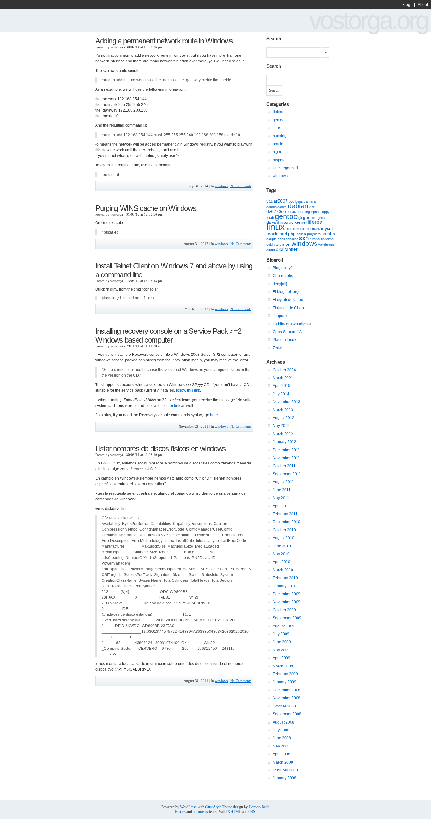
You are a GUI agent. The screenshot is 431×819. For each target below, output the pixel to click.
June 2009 (282, 642)
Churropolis (283, 276)
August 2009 (283, 626)
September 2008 (287, 714)
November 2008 (286, 698)
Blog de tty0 (283, 268)
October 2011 (284, 466)
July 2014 (281, 394)
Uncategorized (285, 168)
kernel (300, 222)
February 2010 (285, 578)
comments (200, 812)
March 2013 (283, 410)
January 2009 (284, 682)
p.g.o (277, 152)
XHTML (234, 812)
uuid (269, 244)
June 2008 (282, 738)
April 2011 (281, 506)
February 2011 (285, 514)
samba (328, 233)
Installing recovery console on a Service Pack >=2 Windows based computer (168, 335)
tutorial (315, 239)
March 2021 (283, 378)
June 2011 (282, 490)
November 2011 (286, 458)
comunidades (276, 207)
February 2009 (285, 674)
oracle (278, 144)
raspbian (280, 160)
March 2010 (283, 570)
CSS (251, 812)
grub (321, 218)
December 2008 (286, 690)
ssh (304, 238)
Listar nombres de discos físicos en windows (160, 448)
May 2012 (281, 426)
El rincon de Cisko (288, 308)
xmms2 (272, 249)
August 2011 (283, 482)
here (214, 415)
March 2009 (283, 666)
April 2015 (281, 386)
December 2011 (286, 450)
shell (281, 239)
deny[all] (280, 284)
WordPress (188, 807)
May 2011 (281, 498)
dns (312, 206)
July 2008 (281, 730)
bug (291, 201)
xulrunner (288, 248)
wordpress (326, 244)
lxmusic (299, 229)
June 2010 (282, 546)
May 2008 (281, 746)
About (423, 5)
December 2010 (286, 522)
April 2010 (281, 562)
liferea (315, 222)
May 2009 (281, 650)
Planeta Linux (284, 339)
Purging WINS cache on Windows (145, 208)
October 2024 (284, 370)
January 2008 (284, 778)
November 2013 (286, 402)
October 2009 (284, 610)
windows (221, 186)
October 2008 (284, 706)
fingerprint (312, 212)
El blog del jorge (287, 292)
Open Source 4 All (288, 332)
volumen (282, 244)
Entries (180, 812)
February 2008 (285, 770)
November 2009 (286, 602)
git (300, 218)
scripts (271, 239)
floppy (325, 212)
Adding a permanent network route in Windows (164, 41)
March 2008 (283, 762)
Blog (406, 5)
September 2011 (287, 474)
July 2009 (281, 634)
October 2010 (284, 530)
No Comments (240, 186)
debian (279, 112)
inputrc (286, 222)
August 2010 (283, 538)
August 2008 (283, 722)
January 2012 (284, 442)
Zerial (277, 348)
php (292, 233)
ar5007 (281, 201)
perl (283, 233)
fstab (270, 218)
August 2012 (283, 418)
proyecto (314, 234)
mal (308, 229)
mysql (327, 228)
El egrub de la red (288, 299)
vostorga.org (368, 20)
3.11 (269, 201)
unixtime (327, 239)
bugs (299, 201)
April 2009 (281, 658)
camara (310, 201)
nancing (279, 136)
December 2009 (286, 594)
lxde (289, 229)
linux (277, 128)
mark (316, 229)
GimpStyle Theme (218, 807)
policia (301, 234)
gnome (310, 217)
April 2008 (281, 754)
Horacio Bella (259, 807)
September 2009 (287, 618)
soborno (292, 239)
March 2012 (283, 434)
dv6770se (276, 211)
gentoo (279, 120)
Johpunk (280, 316)
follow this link (188, 390)
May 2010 (281, 554)
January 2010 (284, 586)
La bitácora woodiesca (292, 324)
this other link (168, 405)
